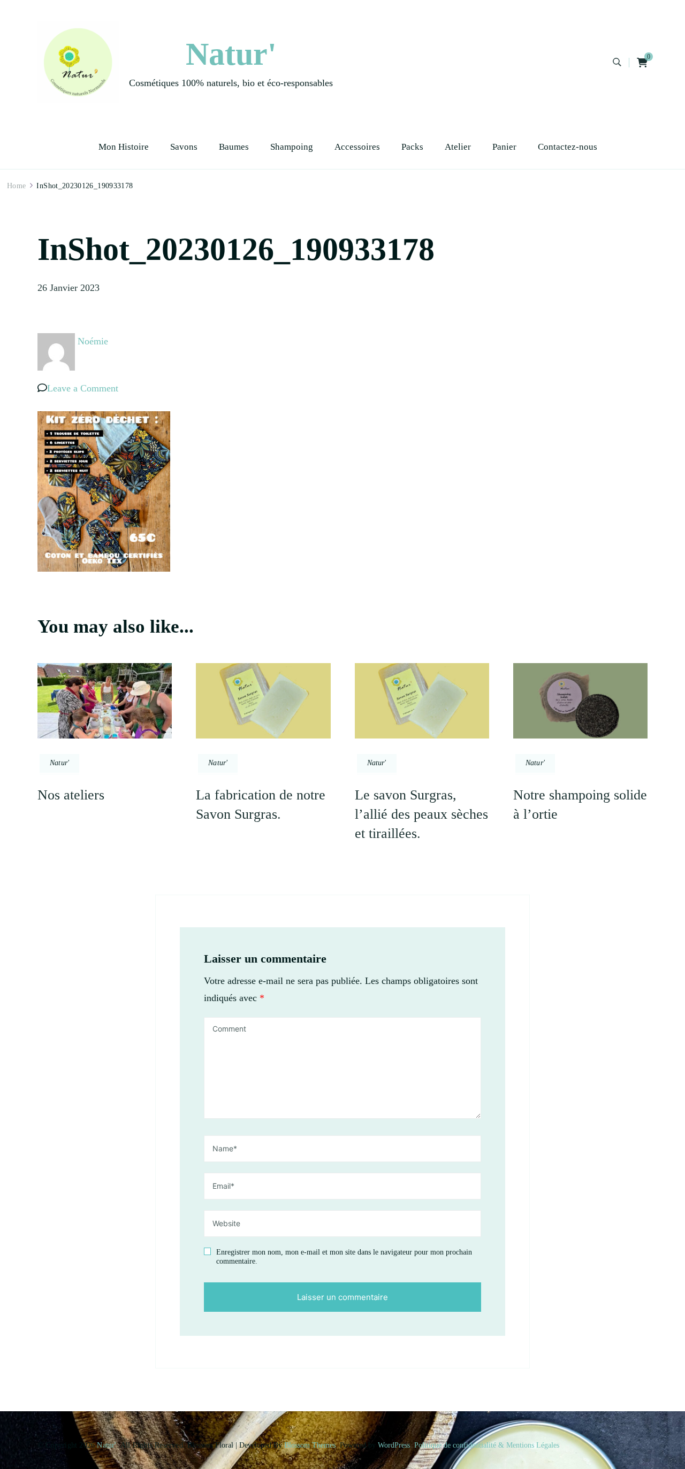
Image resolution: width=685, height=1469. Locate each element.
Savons (183, 146)
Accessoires (357, 146)
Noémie (93, 341)
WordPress (394, 1445)
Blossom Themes (310, 1445)
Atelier (458, 146)
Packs (412, 146)
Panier (504, 146)
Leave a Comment (82, 388)
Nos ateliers (70, 795)
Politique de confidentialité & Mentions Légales (486, 1445)
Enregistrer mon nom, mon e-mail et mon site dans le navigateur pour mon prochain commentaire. (344, 1257)
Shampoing (291, 146)
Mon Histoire (123, 146)
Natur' (231, 54)
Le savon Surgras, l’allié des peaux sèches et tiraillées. (421, 814)
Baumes (234, 146)
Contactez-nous (567, 146)
